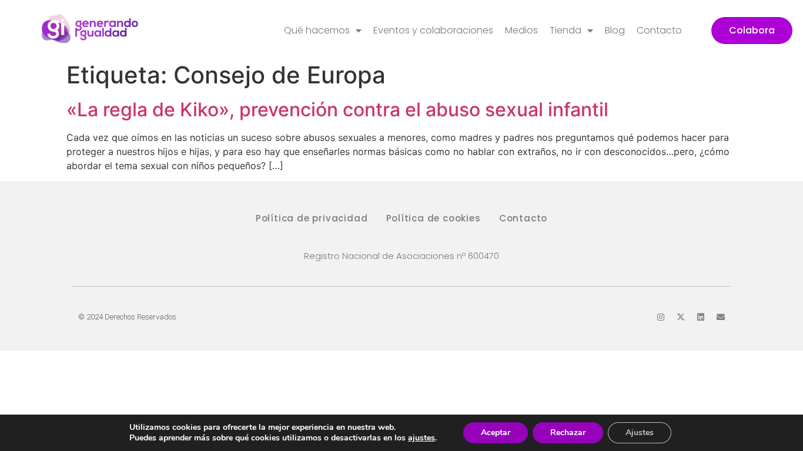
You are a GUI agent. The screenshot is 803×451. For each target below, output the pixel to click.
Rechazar (567, 432)
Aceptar (495, 432)
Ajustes (639, 432)
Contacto (659, 30)
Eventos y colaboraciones (433, 30)
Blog (615, 30)
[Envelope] (721, 317)
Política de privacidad (312, 218)
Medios (521, 30)
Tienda (565, 30)
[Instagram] (661, 317)
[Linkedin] (701, 317)
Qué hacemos (317, 30)
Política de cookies (433, 218)
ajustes (421, 438)
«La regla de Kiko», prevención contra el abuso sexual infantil (337, 109)
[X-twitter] (681, 317)
